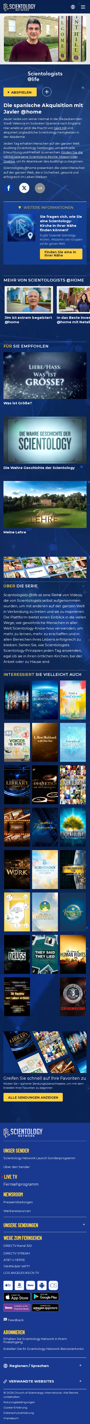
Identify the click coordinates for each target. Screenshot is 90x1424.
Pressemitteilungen (18, 1202)
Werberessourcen (17, 1211)
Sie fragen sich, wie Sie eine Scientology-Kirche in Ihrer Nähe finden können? (61, 223)
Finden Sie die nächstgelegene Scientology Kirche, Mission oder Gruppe (43, 157)
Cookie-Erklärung (15, 1407)
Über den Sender (16, 1167)
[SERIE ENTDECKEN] (17, 699)
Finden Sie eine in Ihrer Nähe (60, 253)
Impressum (11, 1418)
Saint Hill (60, 128)
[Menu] (83, 7)
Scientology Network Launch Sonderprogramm (39, 1158)
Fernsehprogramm (21, 1184)
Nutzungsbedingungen (19, 1402)
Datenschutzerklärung (18, 1413)
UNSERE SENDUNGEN (20, 1225)
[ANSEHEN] (73, 742)
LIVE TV (10, 1177)
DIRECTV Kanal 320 (17, 1245)
